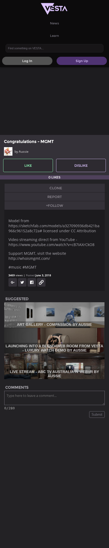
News (54, 23)
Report (54, 197)
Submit (97, 415)
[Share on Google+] (12, 282)
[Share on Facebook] (32, 282)
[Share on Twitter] (22, 282)
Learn (54, 36)
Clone (55, 188)
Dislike (81, 165)
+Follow (54, 205)
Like (28, 165)
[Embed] (41, 282)
